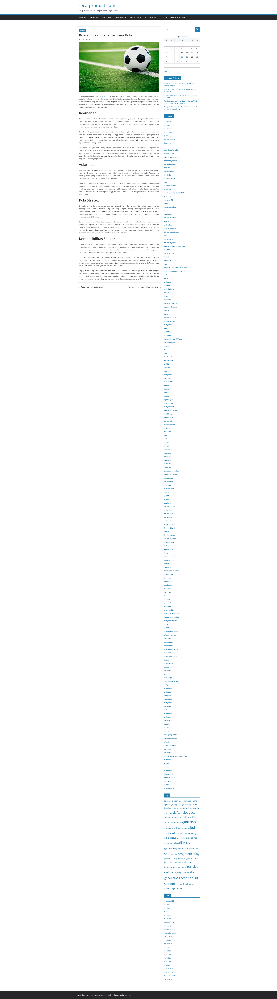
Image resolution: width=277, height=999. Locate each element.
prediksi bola (170, 858)
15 (192, 53)
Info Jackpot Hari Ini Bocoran (91, 287)
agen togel (169, 804)
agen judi (178, 801)
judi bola (175, 817)
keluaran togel (173, 843)
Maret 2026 (168, 919)
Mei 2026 (167, 912)
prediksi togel (182, 858)
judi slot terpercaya (188, 833)
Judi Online (93, 17)
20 (182, 57)
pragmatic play (188, 854)
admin (93, 40)
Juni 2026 (167, 908)
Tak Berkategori (169, 139)
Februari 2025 (169, 965)
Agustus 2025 (169, 944)
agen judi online (189, 801)
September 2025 (170, 940)
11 (171, 53)
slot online (171, 884)
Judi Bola (163, 17)
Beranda (82, 17)
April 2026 (168, 915)
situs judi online (176, 862)
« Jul (165, 71)
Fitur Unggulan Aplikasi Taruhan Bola (143, 287)
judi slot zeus (170, 837)
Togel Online (150, 17)
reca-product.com (97, 5)
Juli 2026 (167, 904)
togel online (176, 888)
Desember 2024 (170, 972)
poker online (173, 854)
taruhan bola (185, 884)
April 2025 (168, 958)
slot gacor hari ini (185, 878)
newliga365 (104, 96)
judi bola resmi (186, 817)
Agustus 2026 (169, 901)
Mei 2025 (167, 954)
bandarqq (188, 804)
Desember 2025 (170, 929)
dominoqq (167, 817)
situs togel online (181, 872)
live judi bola (178, 848)
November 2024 (170, 976)
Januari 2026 (168, 926)
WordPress (127, 995)
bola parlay (174, 808)
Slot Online (107, 17)
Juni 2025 (167, 951)
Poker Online (136, 17)
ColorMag (116, 995)
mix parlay (189, 848)
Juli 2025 (167, 947)
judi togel (181, 837)
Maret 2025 (168, 962)
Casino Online (121, 17)
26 (177, 61)
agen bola (168, 801)
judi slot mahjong (182, 828)
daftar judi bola (187, 808)
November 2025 (170, 933)
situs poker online (179, 867)
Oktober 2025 (169, 937)
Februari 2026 (169, 922)
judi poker (180, 822)
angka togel (179, 804)
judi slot (189, 822)
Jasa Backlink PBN (177, 17)
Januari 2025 (168, 969)
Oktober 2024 (169, 979)
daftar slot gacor (185, 812)
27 (182, 61)
